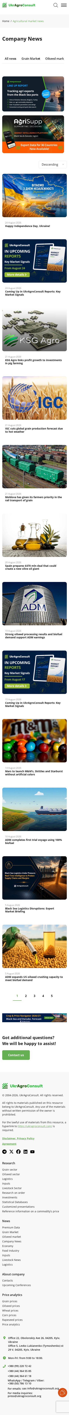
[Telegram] (4, 1151)
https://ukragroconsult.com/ (35, 1126)
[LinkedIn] (25, 1151)
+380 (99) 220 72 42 (19, 1366)
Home (5, 21)
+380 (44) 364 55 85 (19, 1371)
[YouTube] (32, 1152)
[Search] (56, 5)
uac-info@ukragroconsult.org (40, 1388)
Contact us (16, 1055)
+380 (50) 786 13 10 (19, 1383)
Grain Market (31, 59)
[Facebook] (18, 1151)
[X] (11, 1151)
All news (10, 59)
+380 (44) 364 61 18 (19, 1376)
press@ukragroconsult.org (24, 1396)
